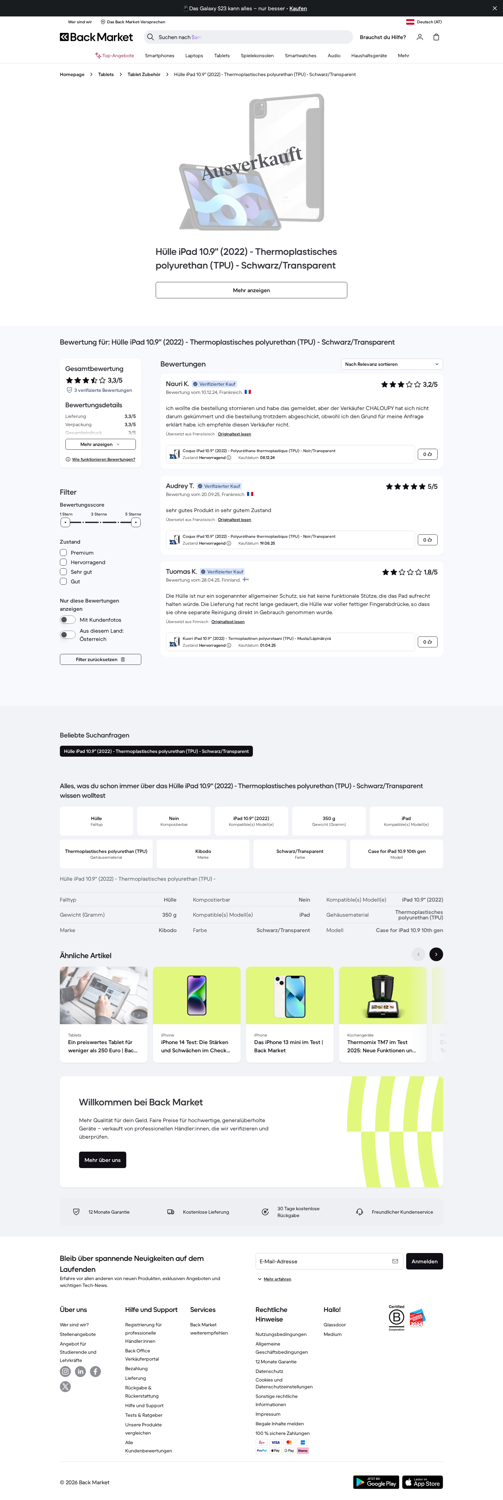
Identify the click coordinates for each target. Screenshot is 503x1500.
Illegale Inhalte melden (280, 1424)
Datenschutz (269, 1371)
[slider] (65, 522)
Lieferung (135, 1378)
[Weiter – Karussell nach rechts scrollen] (436, 954)
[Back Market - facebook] (95, 1371)
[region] (251, 1016)
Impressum (268, 1414)
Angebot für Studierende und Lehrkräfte (78, 1352)
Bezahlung (136, 1368)
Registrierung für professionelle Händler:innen (143, 1333)
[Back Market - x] (65, 1386)
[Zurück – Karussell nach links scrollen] (418, 954)
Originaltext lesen (234, 433)
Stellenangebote (78, 1334)
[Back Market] (96, 37)
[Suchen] (150, 37)
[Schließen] (494, 8)
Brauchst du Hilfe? (383, 37)
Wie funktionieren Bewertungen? (103, 459)
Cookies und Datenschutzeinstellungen (284, 1383)
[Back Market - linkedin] (80, 1371)
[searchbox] (253, 37)
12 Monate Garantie (276, 1362)
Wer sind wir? (74, 1325)
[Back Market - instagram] (65, 1371)
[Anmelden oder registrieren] (420, 37)
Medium (333, 1334)
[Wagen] (436, 37)
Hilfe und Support (144, 1405)
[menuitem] (160, 55)
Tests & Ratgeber (144, 1415)
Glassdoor (335, 1325)
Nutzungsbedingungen (281, 1334)
